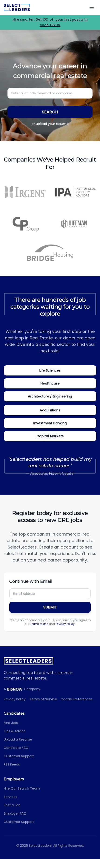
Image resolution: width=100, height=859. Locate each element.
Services (10, 796)
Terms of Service (43, 699)
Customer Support (19, 756)
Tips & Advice (15, 731)
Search (50, 112)
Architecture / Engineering (50, 396)
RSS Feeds (12, 764)
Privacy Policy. (65, 624)
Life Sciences (50, 370)
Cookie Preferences (77, 699)
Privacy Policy (15, 699)
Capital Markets (50, 436)
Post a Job (12, 805)
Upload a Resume (18, 739)
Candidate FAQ (16, 747)
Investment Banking (50, 423)
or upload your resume (50, 123)
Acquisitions (50, 410)
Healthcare (50, 383)
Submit (50, 607)
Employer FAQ (15, 813)
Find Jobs (11, 722)
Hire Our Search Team (22, 788)
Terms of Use (39, 624)
